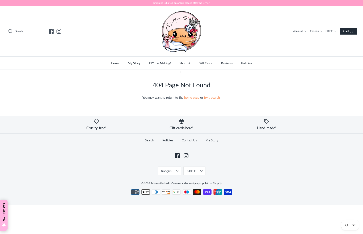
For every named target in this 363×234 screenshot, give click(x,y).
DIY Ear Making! (160, 63)
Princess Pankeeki (160, 183)
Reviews (227, 63)
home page (191, 97)
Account (298, 30)
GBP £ (329, 30)
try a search (212, 97)
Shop (184, 63)
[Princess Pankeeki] (181, 31)
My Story (134, 63)
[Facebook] (51, 31)
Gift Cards (206, 63)
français (314, 30)
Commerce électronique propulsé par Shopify (196, 183)
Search (149, 140)
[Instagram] (59, 31)
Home (115, 63)
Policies (246, 63)
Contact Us (189, 140)
